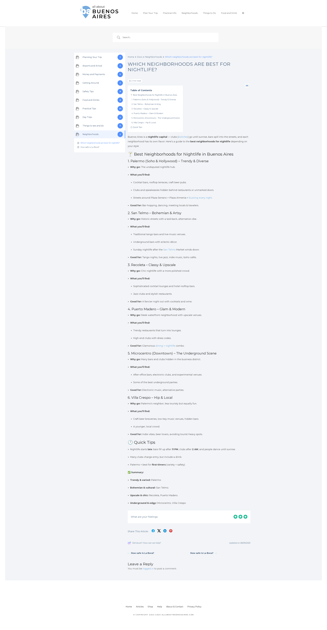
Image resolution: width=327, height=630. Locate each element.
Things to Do (209, 13)
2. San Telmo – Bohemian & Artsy (146, 104)
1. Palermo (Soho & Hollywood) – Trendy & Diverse (154, 99)
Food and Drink (229, 13)
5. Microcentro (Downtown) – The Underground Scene (156, 118)
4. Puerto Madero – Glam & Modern (147, 113)
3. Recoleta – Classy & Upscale (145, 109)
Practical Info (169, 13)
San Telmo (169, 249)
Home (135, 13)
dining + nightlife (165, 345)
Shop (150, 606)
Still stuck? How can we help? (146, 543)
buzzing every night (200, 197)
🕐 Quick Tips (136, 127)
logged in (148, 568)
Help (159, 606)
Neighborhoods (190, 13)
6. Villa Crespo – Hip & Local (144, 122)
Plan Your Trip (150, 13)
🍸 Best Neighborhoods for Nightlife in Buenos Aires (153, 95)
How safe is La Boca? (142, 553)
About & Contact (174, 606)
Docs (139, 57)
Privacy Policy (194, 606)
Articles (140, 606)
